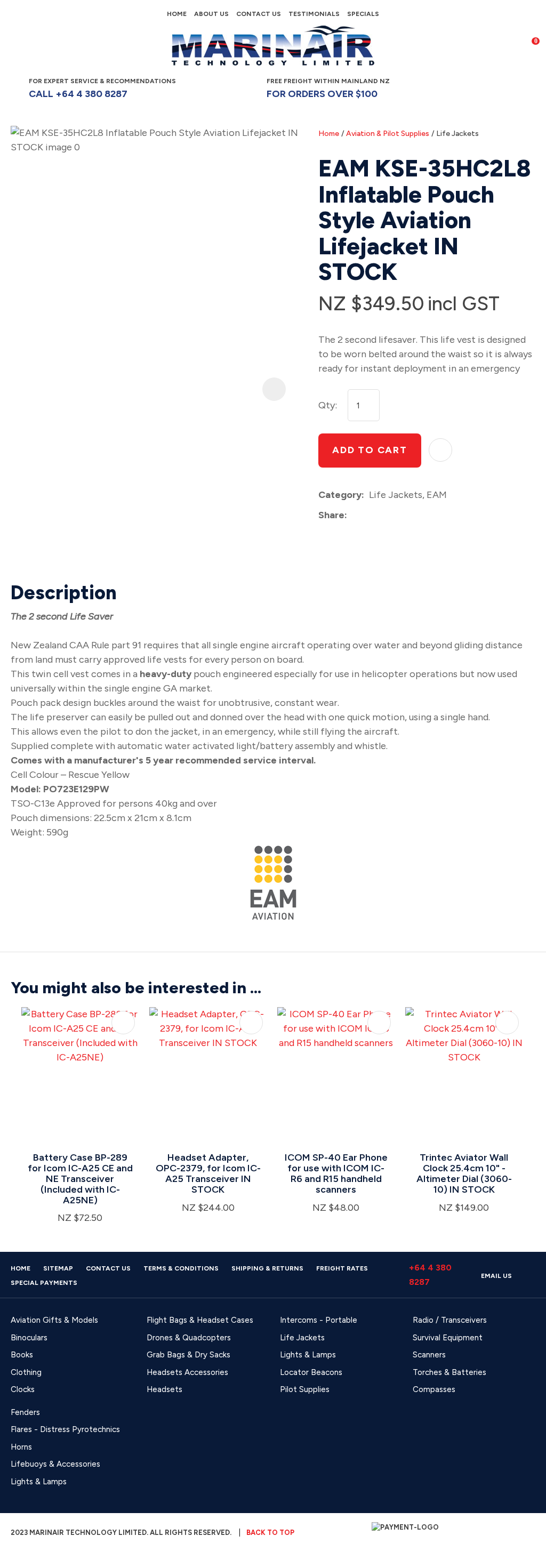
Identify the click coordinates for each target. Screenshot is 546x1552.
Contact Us (258, 14)
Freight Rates (342, 1268)
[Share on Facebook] (354, 515)
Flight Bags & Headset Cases (200, 1320)
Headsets (164, 1389)
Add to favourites (123, 1022)
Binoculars (29, 1337)
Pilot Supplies (305, 1389)
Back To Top (270, 1533)
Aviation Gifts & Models (54, 1320)
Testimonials (314, 14)
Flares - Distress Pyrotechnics (65, 1429)
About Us (211, 14)
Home (177, 14)
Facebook (467, 88)
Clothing (26, 1372)
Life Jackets (457, 133)
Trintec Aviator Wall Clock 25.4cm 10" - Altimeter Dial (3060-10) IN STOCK (464, 1173)
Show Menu (17, 45)
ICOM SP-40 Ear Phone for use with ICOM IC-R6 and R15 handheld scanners (336, 1173)
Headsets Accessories (187, 1372)
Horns (21, 1447)
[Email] (385, 515)
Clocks (23, 1389)
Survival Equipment (448, 1337)
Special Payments (44, 1282)
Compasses (434, 1389)
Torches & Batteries (449, 1372)
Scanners (429, 1355)
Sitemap (58, 1268)
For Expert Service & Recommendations (103, 88)
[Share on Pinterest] (401, 515)
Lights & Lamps (308, 1355)
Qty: (327, 405)
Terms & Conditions (181, 1268)
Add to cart (369, 450)
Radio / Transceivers (450, 1320)
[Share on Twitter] (368, 515)
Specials (363, 14)
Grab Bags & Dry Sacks (188, 1355)
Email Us (496, 1276)
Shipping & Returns (267, 1268)
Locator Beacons (311, 1372)
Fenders (25, 1412)
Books (22, 1355)
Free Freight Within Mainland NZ (328, 88)
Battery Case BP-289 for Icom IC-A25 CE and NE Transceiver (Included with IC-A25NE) (80, 1178)
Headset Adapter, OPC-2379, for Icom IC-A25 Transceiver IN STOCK (208, 1173)
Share (331, 515)
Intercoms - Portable (318, 1320)
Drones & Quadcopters (189, 1337)
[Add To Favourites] (440, 450)
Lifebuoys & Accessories (55, 1464)
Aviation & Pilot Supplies (387, 133)
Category (340, 495)
